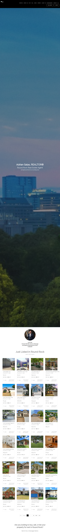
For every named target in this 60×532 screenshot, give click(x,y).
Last (39, 515)
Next (36, 515)
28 (33, 515)
